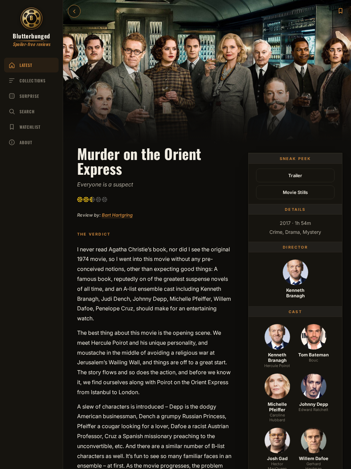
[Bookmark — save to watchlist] (340, 10)
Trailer (295, 175)
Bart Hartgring (117, 215)
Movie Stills (295, 192)
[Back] (74, 11)
